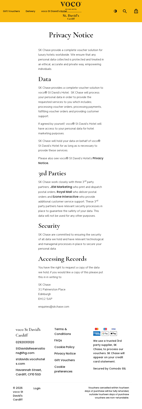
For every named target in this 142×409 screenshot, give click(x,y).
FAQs (58, 340)
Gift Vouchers (11, 11)
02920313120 (25, 342)
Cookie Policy (64, 347)
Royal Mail (64, 192)
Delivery (30, 11)
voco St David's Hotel (54, 11)
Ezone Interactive (65, 197)
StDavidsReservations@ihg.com (30, 350)
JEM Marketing (61, 187)
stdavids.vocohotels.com (30, 361)
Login (36, 388)
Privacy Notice (65, 353)
